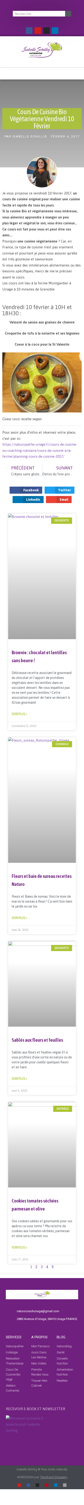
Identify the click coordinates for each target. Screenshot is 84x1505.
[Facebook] (29, 30)
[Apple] (64, 1485)
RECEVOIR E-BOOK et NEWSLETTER (35, 1409)
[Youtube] (38, 30)
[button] (42, 72)
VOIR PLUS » (19, 714)
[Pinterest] (46, 1485)
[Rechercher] (68, 13)
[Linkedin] (55, 30)
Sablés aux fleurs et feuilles (37, 1040)
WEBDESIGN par (42, 1477)
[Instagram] (46, 30)
